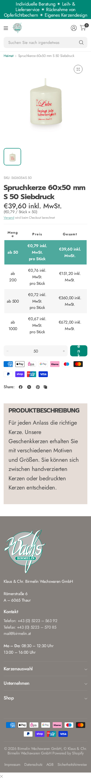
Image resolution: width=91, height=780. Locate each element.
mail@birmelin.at (17, 633)
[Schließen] (1, 776)
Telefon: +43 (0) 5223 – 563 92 (31, 621)
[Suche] (81, 42)
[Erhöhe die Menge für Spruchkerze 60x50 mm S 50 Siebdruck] (63, 351)
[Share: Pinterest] (38, 387)
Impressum (12, 764)
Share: (9, 387)
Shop (9, 697)
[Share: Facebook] (20, 387)
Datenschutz (33, 764)
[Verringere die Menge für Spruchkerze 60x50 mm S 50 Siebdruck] (7, 351)
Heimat (8, 55)
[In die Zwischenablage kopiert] (45, 387)
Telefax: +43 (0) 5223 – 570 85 (30, 627)
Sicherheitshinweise (72, 764)
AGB (50, 764)
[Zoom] (78, 69)
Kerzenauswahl (18, 668)
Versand (9, 217)
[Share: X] (29, 387)
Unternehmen (16, 683)
